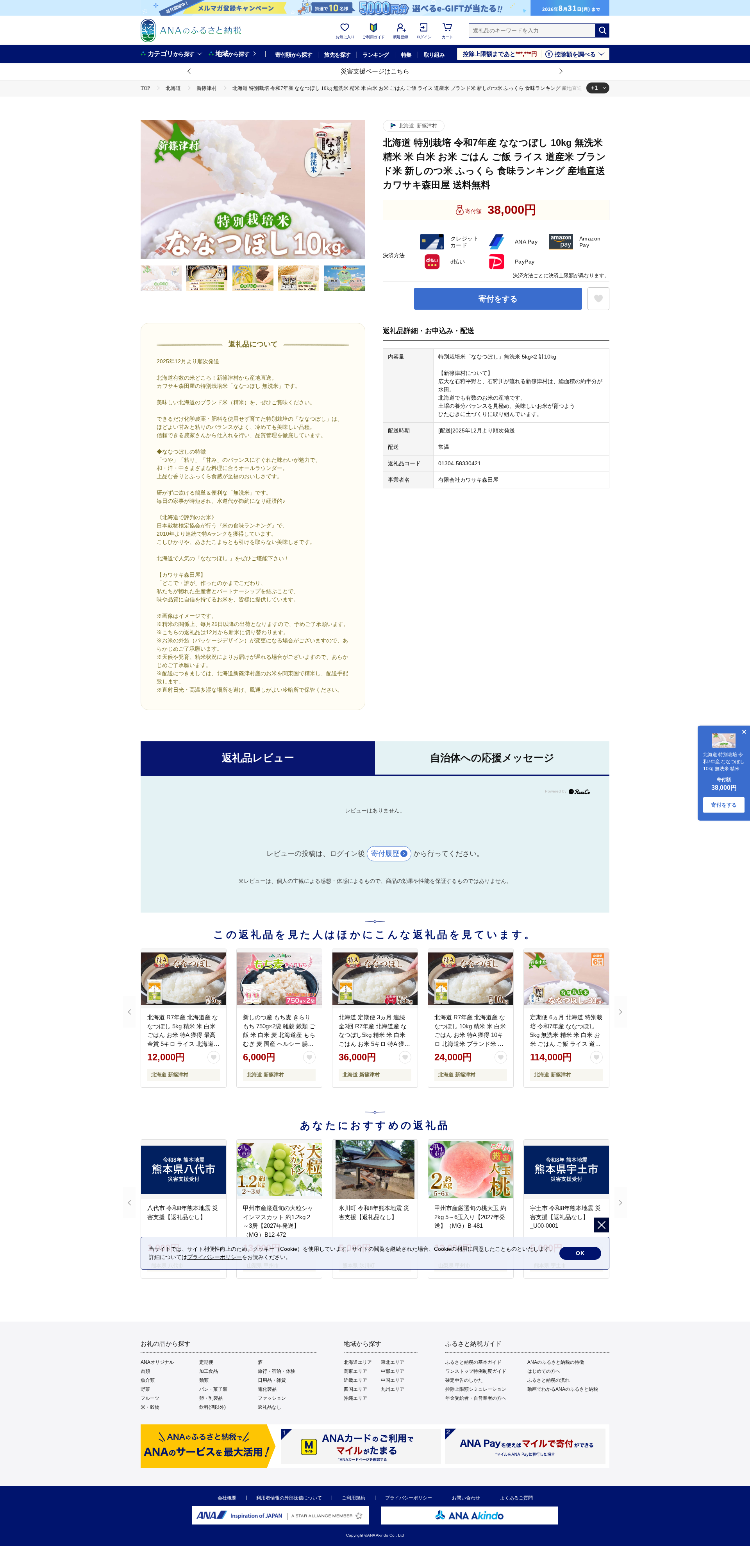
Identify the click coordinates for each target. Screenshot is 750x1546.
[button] (189, 71)
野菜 (145, 1389)
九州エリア (392, 1389)
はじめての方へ (543, 1371)
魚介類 (148, 1380)
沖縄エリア (355, 1398)
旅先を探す (337, 55)
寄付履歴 (385, 853)
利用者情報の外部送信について (289, 1498)
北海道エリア (358, 1362)
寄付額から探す (293, 55)
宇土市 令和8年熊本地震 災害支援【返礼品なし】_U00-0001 (565, 1217)
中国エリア (392, 1380)
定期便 (206, 1362)
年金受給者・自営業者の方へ (475, 1398)
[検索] (602, 30)
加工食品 (208, 1371)
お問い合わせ (466, 1498)
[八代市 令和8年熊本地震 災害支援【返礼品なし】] (183, 1169)
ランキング (375, 55)
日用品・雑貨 (272, 1380)
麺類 (204, 1380)
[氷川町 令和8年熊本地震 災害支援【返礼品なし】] (375, 1169)
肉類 (145, 1371)
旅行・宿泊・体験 (276, 1371)
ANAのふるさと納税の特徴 (555, 1362)
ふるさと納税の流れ (548, 1380)
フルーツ (150, 1398)
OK (580, 1253)
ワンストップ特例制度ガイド (475, 1371)
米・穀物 (150, 1407)
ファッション (272, 1398)
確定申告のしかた (464, 1380)
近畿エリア (355, 1380)
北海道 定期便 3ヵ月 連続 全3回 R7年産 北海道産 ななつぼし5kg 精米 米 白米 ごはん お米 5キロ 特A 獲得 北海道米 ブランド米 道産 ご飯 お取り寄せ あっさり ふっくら (374, 1043)
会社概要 (227, 1498)
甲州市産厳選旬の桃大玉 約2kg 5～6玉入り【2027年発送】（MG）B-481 (470, 1217)
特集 (406, 55)
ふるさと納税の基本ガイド (473, 1362)
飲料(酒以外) (212, 1407)
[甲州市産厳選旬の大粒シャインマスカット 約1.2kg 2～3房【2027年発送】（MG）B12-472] (279, 1169)
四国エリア (355, 1389)
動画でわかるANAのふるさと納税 (562, 1389)
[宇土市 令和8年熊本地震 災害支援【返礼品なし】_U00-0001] (566, 1169)
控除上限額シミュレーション (475, 1389)
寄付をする (498, 298)
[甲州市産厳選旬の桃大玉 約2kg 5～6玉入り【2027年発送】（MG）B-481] (470, 1169)
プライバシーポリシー (408, 1498)
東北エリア (392, 1362)
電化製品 (267, 1389)
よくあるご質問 (516, 1498)
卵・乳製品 (211, 1398)
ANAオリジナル (157, 1362)
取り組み (434, 55)
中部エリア (392, 1371)
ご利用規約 (353, 1498)
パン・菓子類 (213, 1389)
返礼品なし (269, 1407)
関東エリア (355, 1371)
